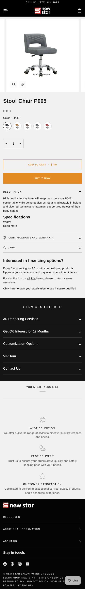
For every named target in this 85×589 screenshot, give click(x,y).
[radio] (7, 126)
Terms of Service (50, 577)
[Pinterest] (12, 564)
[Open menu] (9, 10)
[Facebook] (5, 564)
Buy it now (42, 178)
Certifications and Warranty (31, 237)
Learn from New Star (19, 577)
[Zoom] (13, 84)
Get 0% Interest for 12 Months (26, 331)
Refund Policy (14, 581)
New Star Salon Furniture (26, 573)
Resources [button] (11, 516)
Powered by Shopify (18, 585)
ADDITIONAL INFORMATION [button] (21, 529)
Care (11, 247)
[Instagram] (20, 564)
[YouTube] (27, 564)
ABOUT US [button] (10, 541)
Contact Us (11, 368)
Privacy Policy (37, 581)
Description (12, 191)
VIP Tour (9, 356)
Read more (10, 225)
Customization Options (20, 344)
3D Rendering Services (20, 319)
